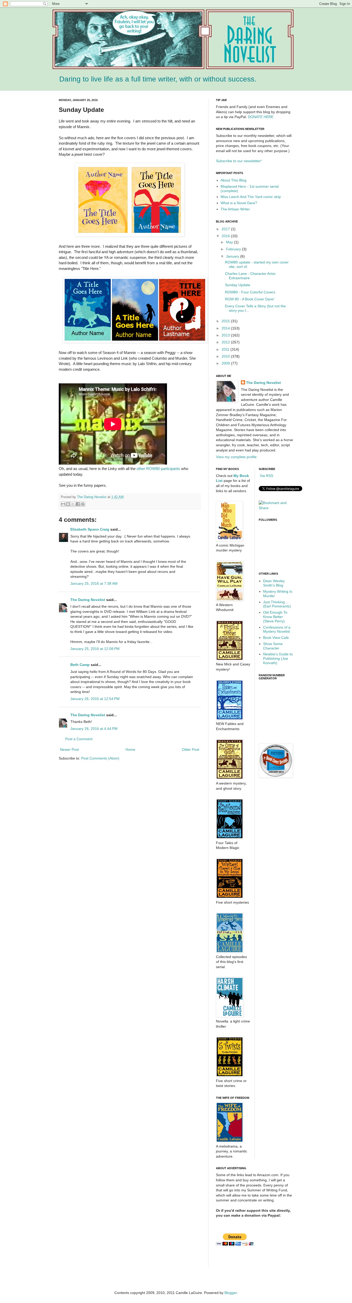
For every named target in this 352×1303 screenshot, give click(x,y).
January (233, 256)
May (230, 242)
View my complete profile (236, 457)
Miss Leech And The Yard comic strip (251, 197)
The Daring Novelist (92, 497)
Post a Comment (79, 739)
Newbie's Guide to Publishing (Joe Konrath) (278, 658)
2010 (226, 356)
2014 (226, 328)
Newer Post (69, 749)
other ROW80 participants (159, 468)
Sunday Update (237, 285)
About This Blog (233, 180)
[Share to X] (73, 504)
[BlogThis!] (68, 504)
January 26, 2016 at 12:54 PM (95, 699)
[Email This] (63, 504)
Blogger (230, 1293)
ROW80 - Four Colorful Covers (250, 292)
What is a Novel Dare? (239, 203)
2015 (226, 321)
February (234, 249)
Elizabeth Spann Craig (89, 529)
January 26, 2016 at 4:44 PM (94, 729)
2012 (226, 342)
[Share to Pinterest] (82, 504)
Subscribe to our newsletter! (239, 161)
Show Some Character (273, 646)
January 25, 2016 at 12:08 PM (95, 649)
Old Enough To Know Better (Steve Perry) (275, 616)
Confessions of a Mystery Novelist (276, 629)
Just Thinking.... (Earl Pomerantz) (277, 604)
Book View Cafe (276, 638)
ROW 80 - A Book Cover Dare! (249, 299)
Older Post (190, 749)
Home (130, 749)
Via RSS (266, 476)
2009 (226, 363)
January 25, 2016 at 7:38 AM (94, 583)
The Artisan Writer (235, 209)
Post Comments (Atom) (100, 758)
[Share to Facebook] (77, 504)
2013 (226, 335)
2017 (226, 229)
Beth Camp (80, 665)
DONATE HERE (260, 117)
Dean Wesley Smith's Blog (274, 583)
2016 (226, 236)
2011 (226, 349)
